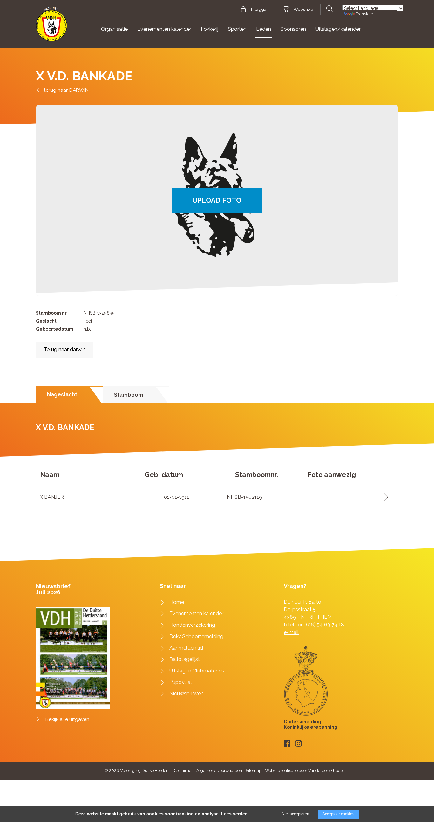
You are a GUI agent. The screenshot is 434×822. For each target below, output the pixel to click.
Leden (263, 29)
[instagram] (298, 743)
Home (176, 602)
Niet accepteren (295, 814)
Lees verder (234, 813)
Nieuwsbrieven (186, 694)
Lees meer (383, 497)
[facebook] (287, 743)
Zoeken (329, 9)
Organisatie (114, 29)
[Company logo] (51, 27)
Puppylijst (180, 682)
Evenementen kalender (164, 29)
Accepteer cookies (338, 814)
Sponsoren (293, 29)
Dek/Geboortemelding (196, 636)
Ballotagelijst (184, 659)
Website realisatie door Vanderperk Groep (304, 770)
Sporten (237, 29)
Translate (364, 13)
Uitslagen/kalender (338, 29)
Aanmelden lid (186, 648)
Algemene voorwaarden (219, 770)
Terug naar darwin (64, 349)
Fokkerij (209, 29)
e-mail (291, 632)
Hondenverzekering (192, 625)
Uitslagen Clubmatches (196, 671)
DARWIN (79, 90)
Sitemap (253, 770)
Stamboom (128, 395)
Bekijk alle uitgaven (67, 719)
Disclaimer (182, 770)
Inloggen (259, 9)
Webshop (303, 9)
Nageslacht (62, 394)
